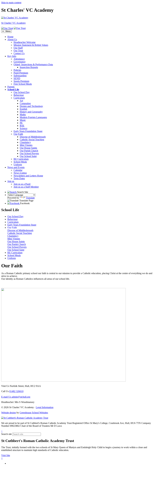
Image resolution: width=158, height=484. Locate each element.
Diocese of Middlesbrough (33, 136)
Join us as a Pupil (22, 184)
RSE (22, 125)
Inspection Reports (29, 67)
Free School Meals (23, 84)
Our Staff (18, 47)
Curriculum (19, 98)
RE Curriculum (21, 159)
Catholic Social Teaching (32, 139)
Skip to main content (11, 2)
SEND (17, 78)
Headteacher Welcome (24, 42)
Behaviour (19, 95)
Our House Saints (28, 148)
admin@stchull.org (15, 397)
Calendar (18, 170)
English (23, 109)
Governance (19, 61)
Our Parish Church (29, 150)
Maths (23, 114)
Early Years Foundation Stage (28, 131)
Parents (11, 86)
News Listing (20, 173)
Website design (8, 412)
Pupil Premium (21, 73)
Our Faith (18, 134)
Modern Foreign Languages (33, 117)
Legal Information (44, 407)
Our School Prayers (29, 153)
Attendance (19, 59)
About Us (12, 39)
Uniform (18, 164)
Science (23, 128)
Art (21, 100)
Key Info (11, 56)
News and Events (16, 167)
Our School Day (22, 92)
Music (23, 120)
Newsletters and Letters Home (28, 175)
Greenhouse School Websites (34, 412)
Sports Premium (21, 81)
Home (10, 36)
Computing (25, 103)
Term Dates (19, 178)
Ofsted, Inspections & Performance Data (33, 64)
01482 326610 (16, 391)
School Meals (20, 161)
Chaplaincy (25, 142)
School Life (13, 89)
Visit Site (5, 455)
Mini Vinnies (26, 145)
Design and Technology (31, 106)
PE (21, 123)
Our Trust (18, 50)
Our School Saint (28, 156)
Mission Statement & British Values (31, 45)
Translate (30, 197)
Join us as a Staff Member (26, 186)
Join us (10, 181)
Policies (17, 70)
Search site (6, 434)
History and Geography (31, 111)
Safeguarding (20, 75)
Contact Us (19, 53)
